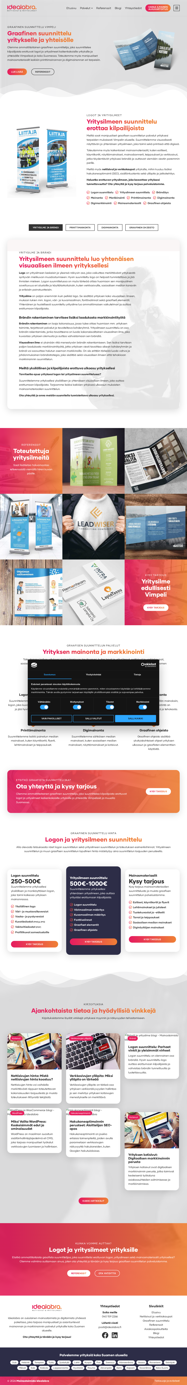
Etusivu (71, 8)
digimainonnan (74, 59)
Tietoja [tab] (137, 674)
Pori (99, 1362)
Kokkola (44, 1367)
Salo (33, 1367)
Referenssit (103, 8)
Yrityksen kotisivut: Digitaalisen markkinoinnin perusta (149, 1158)
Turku (51, 1362)
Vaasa (141, 1362)
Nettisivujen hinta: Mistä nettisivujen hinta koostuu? (32, 1077)
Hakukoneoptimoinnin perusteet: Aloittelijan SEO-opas (91, 1125)
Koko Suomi (162, 1367)
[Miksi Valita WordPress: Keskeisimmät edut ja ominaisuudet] (34, 1114)
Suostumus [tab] (50, 674)
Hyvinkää (78, 1367)
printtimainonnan (51, 59)
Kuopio (88, 1362)
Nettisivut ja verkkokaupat (156, 1316)
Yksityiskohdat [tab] (93, 674)
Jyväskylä (64, 1362)
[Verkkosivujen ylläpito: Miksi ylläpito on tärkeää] (93, 1068)
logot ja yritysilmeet (46, 51)
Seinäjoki (170, 1362)
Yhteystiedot (133, 8)
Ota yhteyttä (116, 184)
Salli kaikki (135, 718)
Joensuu (109, 1362)
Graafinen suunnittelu (156, 1320)
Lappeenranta (60, 1367)
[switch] (77, 707)
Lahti (77, 1362)
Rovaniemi (155, 1362)
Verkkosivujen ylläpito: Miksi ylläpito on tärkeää (91, 1077)
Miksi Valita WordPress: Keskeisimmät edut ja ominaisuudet (28, 1125)
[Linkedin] (114, 1335)
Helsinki (26, 1362)
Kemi (119, 1367)
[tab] (46, 227)
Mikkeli (22, 1367)
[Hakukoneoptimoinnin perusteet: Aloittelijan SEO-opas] (93, 1114)
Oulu (14, 1362)
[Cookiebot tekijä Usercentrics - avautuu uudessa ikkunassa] (143, 665)
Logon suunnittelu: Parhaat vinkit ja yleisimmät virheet (149, 1048)
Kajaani (131, 1367)
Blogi (118, 8)
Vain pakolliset (51, 718)
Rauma (91, 1367)
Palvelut (85, 8)
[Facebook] (105, 1335)
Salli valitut (93, 718)
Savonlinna (145, 1367)
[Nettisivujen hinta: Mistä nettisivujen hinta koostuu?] (34, 1068)
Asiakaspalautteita (156, 1329)
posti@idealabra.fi (109, 1327)
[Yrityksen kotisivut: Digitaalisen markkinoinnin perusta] (152, 1147)
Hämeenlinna (126, 1362)
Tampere (39, 1362)
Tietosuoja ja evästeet (167, 1380)
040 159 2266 (110, 1316)
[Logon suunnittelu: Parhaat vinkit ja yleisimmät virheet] (152, 1039)
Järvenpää (106, 1367)
